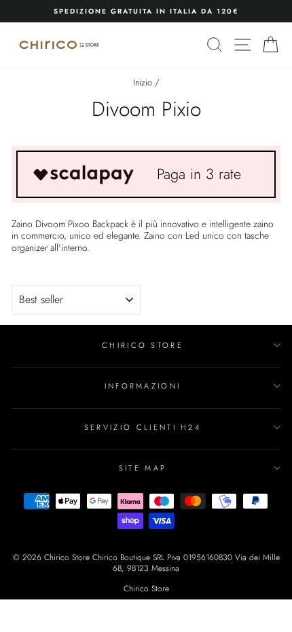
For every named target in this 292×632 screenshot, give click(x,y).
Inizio (142, 82)
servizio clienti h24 (142, 427)
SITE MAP (143, 467)
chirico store (142, 345)
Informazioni (143, 385)
